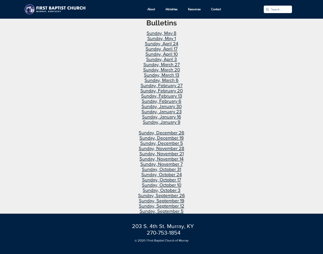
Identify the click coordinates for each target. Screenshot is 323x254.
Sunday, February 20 (161, 90)
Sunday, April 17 (162, 48)
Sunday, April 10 (161, 54)
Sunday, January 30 (161, 106)
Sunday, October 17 (161, 179)
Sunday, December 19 (161, 137)
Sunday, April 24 (161, 43)
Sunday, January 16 (161, 116)
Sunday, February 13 (161, 95)
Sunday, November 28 (161, 148)
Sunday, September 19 (161, 200)
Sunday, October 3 (161, 190)
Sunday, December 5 (161, 143)
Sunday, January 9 (161, 122)
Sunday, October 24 (161, 174)
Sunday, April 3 (161, 59)
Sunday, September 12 (161, 205)
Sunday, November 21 (161, 153)
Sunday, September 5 (162, 211)
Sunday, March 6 (161, 80)
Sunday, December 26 (161, 132)
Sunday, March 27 (161, 64)
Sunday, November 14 (161, 158)
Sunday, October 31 (161, 169)
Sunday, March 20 (161, 69)
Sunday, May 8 (161, 33)
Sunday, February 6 (161, 101)
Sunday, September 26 (161, 195)
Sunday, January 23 (161, 111)
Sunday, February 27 (162, 85)
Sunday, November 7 (161, 164)
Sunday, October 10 (161, 185)
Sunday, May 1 (161, 38)
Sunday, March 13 (161, 75)
